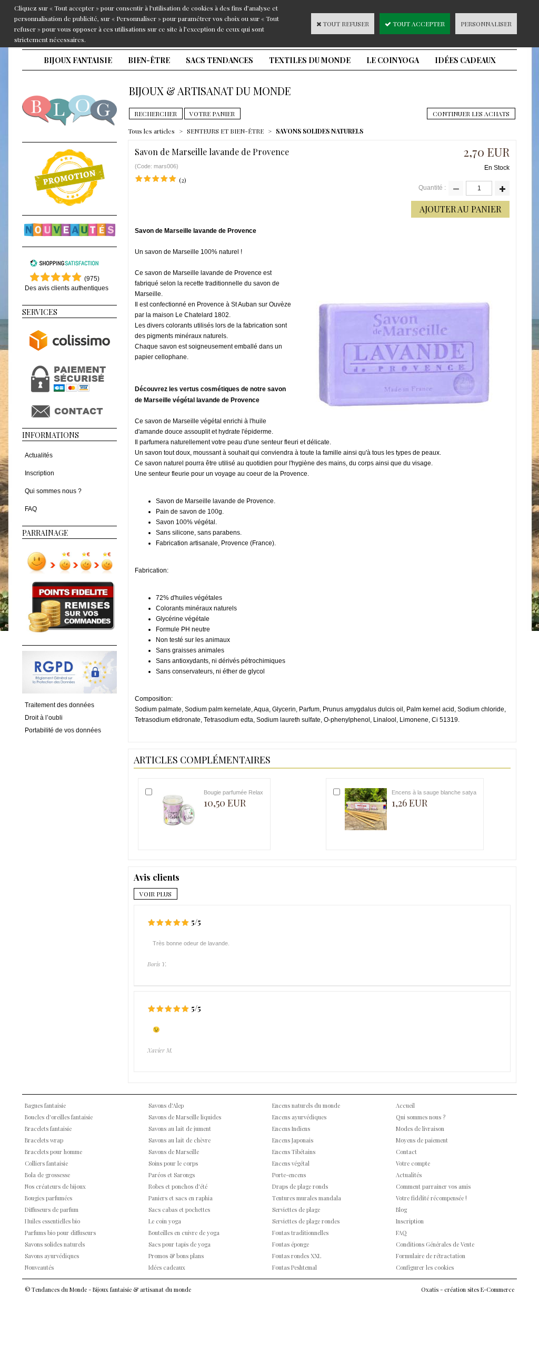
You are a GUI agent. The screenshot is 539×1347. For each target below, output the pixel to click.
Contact (406, 1152)
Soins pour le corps (173, 1163)
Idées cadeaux (465, 60)
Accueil (405, 1105)
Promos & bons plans (176, 1256)
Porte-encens (289, 1175)
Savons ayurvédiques (52, 1256)
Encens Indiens (291, 1128)
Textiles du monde (310, 60)
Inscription (39, 473)
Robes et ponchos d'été (177, 1186)
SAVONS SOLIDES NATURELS (319, 131)
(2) (182, 180)
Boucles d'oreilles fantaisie (59, 1117)
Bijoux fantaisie (78, 60)
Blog (401, 1209)
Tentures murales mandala (306, 1198)
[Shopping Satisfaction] (64, 265)
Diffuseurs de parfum (51, 1209)
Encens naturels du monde (306, 1105)
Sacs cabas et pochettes (179, 1209)
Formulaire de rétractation (430, 1256)
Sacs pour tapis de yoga (179, 1244)
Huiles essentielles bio (52, 1221)
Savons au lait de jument (179, 1128)
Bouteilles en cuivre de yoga (183, 1233)
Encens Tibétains (293, 1152)
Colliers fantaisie (46, 1163)
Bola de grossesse (47, 1175)
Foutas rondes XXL (296, 1256)
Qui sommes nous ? (53, 491)
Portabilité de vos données (63, 730)
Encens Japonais (292, 1140)
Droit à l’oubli (44, 717)
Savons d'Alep (166, 1105)
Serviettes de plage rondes (306, 1221)
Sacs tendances (219, 60)
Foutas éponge (290, 1244)
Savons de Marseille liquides (184, 1117)
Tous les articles (151, 131)
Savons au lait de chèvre (179, 1140)
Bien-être (149, 60)
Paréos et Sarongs (171, 1175)
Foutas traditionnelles (300, 1233)
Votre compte (413, 1163)
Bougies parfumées (48, 1198)
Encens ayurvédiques (299, 1117)
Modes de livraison (420, 1128)
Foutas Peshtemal (294, 1267)
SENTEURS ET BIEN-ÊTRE (225, 131)
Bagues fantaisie (45, 1105)
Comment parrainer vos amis (433, 1186)
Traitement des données (59, 705)
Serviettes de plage (296, 1209)
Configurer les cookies (425, 1267)
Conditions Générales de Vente (435, 1244)
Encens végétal (291, 1163)
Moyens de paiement (422, 1140)
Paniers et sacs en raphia (180, 1198)
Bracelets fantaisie (48, 1128)
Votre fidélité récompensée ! (431, 1198)
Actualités (39, 455)
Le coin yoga (392, 60)
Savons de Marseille (173, 1152)
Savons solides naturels (55, 1244)
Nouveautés (39, 1267)
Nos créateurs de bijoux (55, 1186)
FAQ (31, 509)
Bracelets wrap (44, 1140)
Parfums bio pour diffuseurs (60, 1233)
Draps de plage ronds (300, 1186)
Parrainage (45, 533)
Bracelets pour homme (53, 1152)
